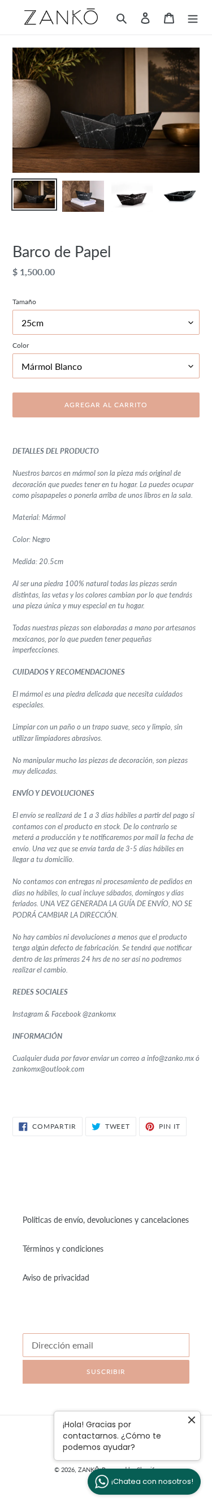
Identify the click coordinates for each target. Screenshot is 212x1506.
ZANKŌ (88, 1469)
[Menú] (193, 17)
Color (20, 345)
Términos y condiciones (63, 1248)
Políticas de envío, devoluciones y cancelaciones (106, 1220)
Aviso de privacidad (56, 1277)
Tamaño (24, 301)
